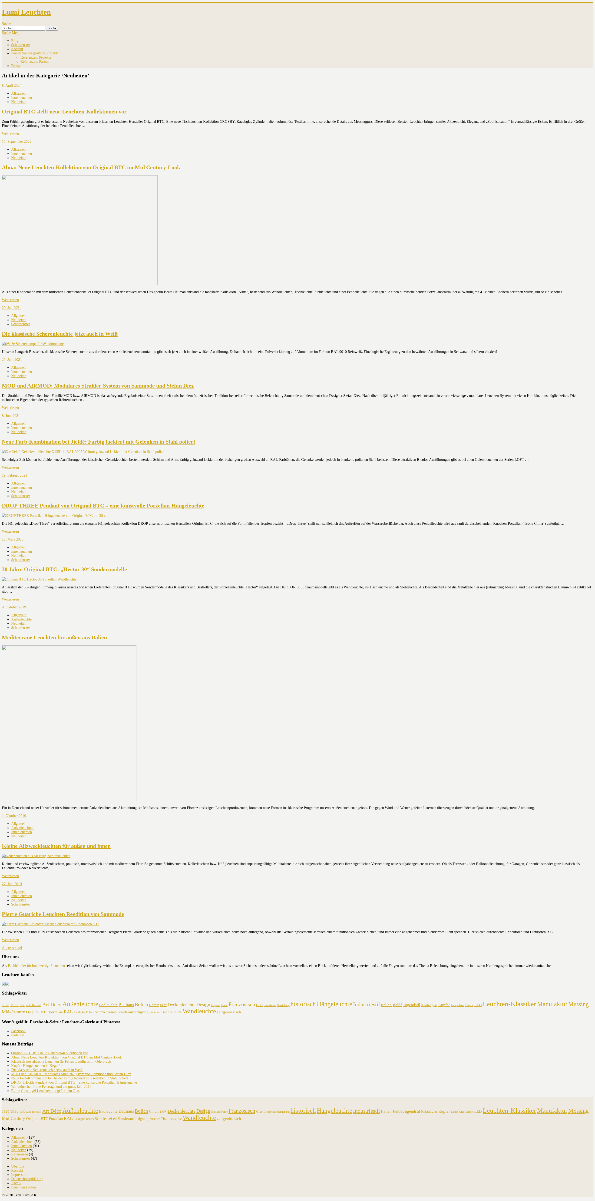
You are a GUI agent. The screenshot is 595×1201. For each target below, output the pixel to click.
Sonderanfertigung (133, 1012)
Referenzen (19, 1154)
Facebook (18, 1031)
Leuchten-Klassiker (509, 1004)
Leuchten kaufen (23, 1187)
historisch (303, 1004)
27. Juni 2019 (12, 884)
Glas (259, 1005)
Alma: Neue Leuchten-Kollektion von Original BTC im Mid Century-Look (91, 167)
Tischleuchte (171, 1012)
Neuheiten (18, 102)
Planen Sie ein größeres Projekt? (35, 53)
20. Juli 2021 (11, 308)
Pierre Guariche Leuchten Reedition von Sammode (63, 914)
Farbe (224, 1005)
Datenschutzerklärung (27, 1179)
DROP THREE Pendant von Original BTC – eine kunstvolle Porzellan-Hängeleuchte (103, 506)
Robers (90, 1012)
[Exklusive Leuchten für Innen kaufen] (4, 984)
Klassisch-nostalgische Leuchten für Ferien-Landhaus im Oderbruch (61, 1061)
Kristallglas (429, 1005)
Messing (578, 1004)
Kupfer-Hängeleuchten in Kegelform (38, 1066)
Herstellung (283, 1005)
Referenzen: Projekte (35, 57)
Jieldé (397, 1005)
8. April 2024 (11, 85)
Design (203, 1004)
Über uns (18, 1166)
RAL (68, 1011)
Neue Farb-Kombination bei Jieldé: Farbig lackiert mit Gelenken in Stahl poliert (98, 442)
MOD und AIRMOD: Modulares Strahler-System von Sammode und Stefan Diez (98, 386)
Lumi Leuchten (26, 12)
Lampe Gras (457, 1005)
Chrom (154, 1005)
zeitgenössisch (229, 1012)
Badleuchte (108, 1005)
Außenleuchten (22, 619)
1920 (5, 1005)
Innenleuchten (21, 98)
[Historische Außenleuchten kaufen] (7, 984)
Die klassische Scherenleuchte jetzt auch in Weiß (60, 334)
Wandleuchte (199, 1011)
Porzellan (56, 1012)
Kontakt (17, 49)
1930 (14, 1005)
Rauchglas (79, 1012)
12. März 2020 (12, 539)
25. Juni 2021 (12, 360)
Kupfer (444, 1005)
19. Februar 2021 (14, 475)
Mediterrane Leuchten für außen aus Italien (54, 637)
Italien (386, 1005)
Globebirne (270, 1005)
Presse (15, 66)
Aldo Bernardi (33, 1005)
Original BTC (37, 1012)
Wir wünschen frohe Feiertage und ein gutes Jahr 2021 (51, 1086)
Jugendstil (411, 1005)
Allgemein (18, 93)
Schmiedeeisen (106, 1012)
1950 (22, 1005)
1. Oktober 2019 (14, 816)
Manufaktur (552, 1004)
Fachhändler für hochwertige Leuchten (36, 966)
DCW (163, 1005)
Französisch (241, 1004)
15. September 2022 (16, 141)
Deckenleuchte (181, 1004)
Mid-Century (13, 1011)
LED (478, 1005)
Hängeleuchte (334, 1004)
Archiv (16, 1183)
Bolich (141, 1004)
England (215, 1005)
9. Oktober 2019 (14, 607)
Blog (14, 41)
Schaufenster (20, 45)
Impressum (19, 1175)
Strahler (154, 1012)
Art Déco (51, 1004)
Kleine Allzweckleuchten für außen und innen (56, 846)
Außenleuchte (80, 1004)
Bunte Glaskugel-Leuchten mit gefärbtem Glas (45, 1091)
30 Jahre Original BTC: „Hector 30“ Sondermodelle (64, 569)
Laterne (469, 1005)
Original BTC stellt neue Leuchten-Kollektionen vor (64, 112)
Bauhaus (126, 1004)
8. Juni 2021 (11, 416)
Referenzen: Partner (35, 61)
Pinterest (17, 1035)
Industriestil (366, 1004)
